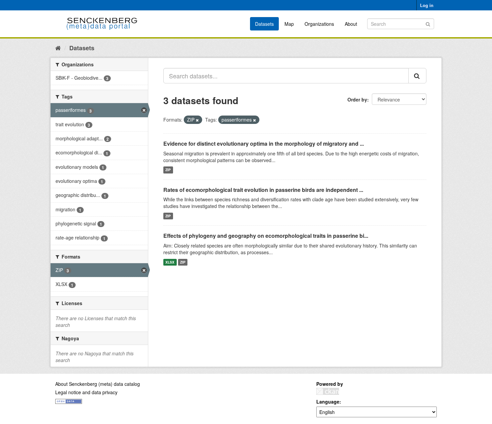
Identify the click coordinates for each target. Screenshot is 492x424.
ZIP (168, 169)
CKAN (327, 391)
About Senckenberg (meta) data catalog (97, 383)
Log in (426, 5)
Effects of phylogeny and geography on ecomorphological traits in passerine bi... (265, 235)
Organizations (319, 23)
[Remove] (197, 120)
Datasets (264, 23)
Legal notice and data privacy (86, 392)
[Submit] (428, 23)
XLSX (169, 262)
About (351, 23)
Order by (357, 99)
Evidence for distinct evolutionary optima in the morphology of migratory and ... (263, 143)
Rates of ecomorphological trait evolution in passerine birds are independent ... (263, 190)
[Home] (58, 47)
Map (289, 23)
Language (327, 401)
